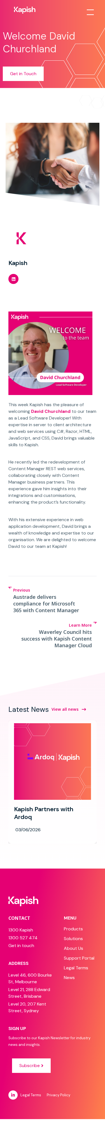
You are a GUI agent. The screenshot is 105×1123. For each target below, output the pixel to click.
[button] (13, 279)
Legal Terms (76, 968)
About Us (73, 948)
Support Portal (79, 958)
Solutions (73, 938)
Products (73, 929)
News (69, 977)
